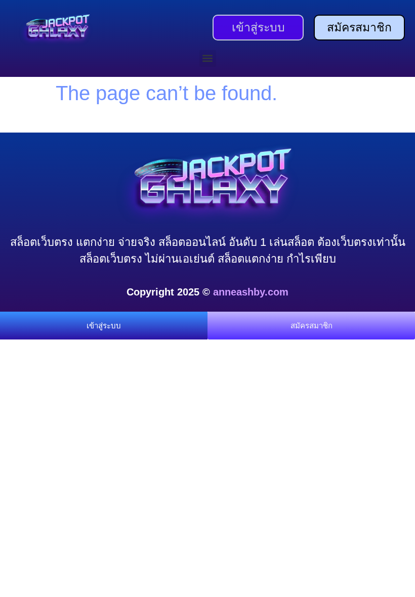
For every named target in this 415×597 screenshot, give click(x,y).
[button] (207, 58)
